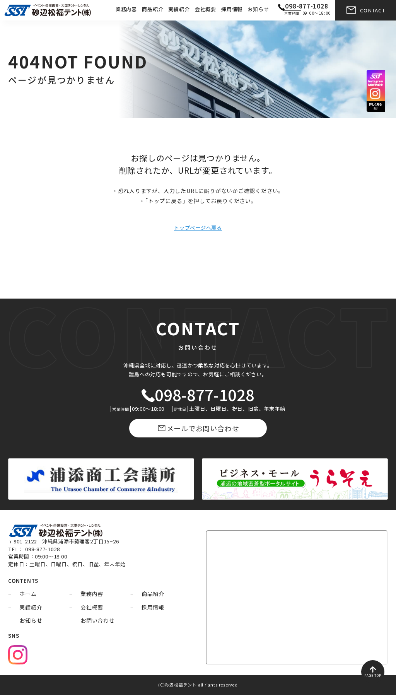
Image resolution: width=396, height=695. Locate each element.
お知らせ (258, 9)
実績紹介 (178, 9)
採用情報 (231, 9)
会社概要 (205, 9)
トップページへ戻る (198, 228)
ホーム (27, 593)
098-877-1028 (204, 394)
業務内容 (126, 9)
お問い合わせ (97, 620)
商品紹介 (152, 9)
